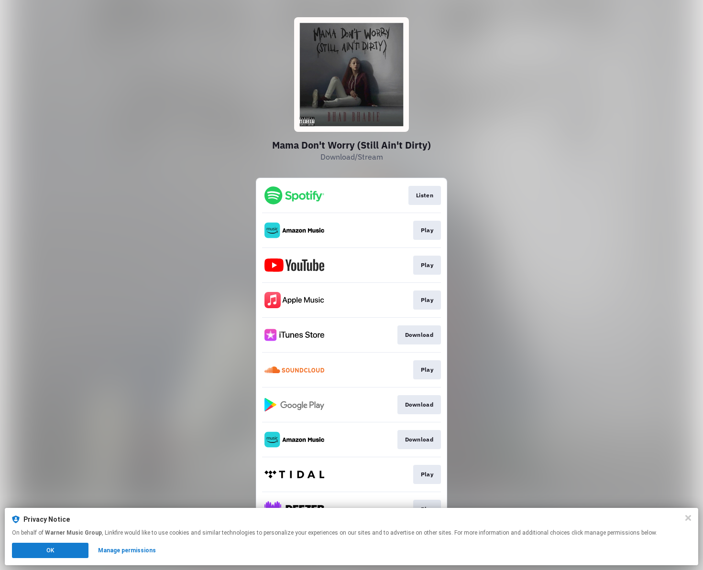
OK (50, 550)
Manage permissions (127, 550)
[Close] (688, 518)
